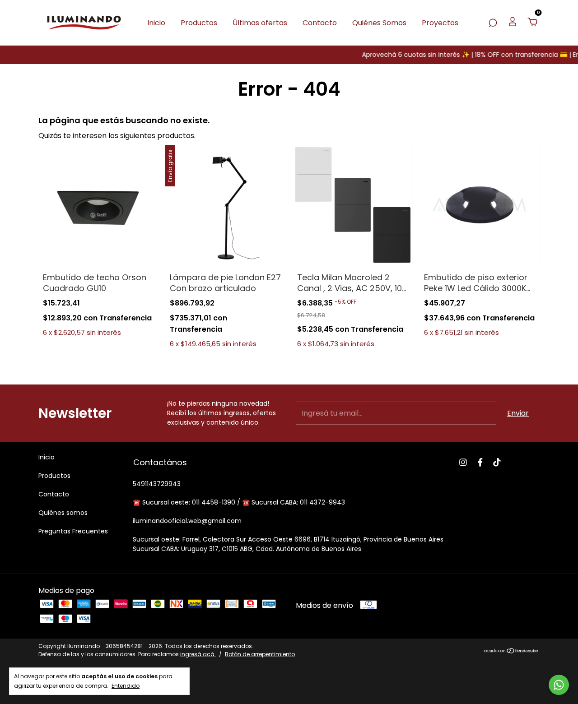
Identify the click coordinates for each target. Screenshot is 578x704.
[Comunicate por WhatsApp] (559, 685)
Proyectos (440, 23)
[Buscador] (493, 22)
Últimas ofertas (260, 23)
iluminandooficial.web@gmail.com (187, 520)
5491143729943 (157, 483)
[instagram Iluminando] (463, 462)
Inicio (156, 23)
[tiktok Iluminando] (497, 462)
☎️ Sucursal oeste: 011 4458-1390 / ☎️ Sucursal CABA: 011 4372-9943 (239, 502)
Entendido (126, 685)
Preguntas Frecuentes (73, 531)
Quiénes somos (63, 512)
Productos (199, 23)
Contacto (320, 23)
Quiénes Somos (379, 23)
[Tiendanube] (511, 651)
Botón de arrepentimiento (260, 654)
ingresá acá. (198, 654)
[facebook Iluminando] (480, 462)
